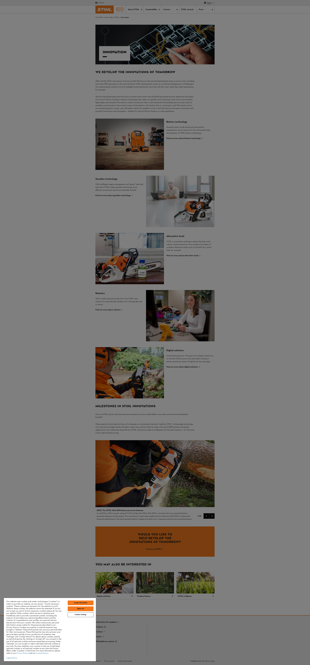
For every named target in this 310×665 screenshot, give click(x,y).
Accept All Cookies (80, 603)
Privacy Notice (22, 653)
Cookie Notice (42, 653)
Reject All (80, 609)
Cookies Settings (80, 615)
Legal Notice (11, 658)
